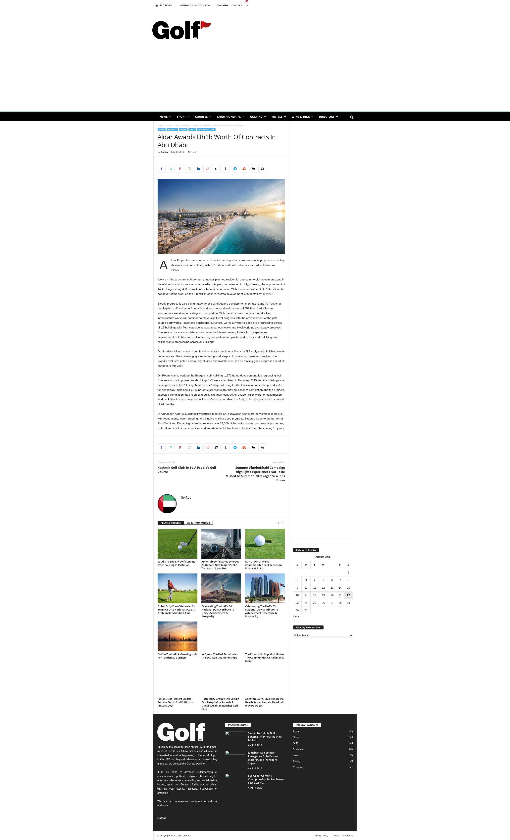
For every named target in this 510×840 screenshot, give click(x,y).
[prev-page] (278, 523)
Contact (236, 5)
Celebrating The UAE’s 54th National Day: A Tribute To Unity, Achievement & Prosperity (217, 611)
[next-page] (283, 523)
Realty (296, 761)
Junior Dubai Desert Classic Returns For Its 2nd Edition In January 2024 (175, 702)
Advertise (222, 5)
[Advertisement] (285, 19)
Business (172, 129)
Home (160, 125)
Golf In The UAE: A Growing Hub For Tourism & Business (177, 655)
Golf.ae (165, 151)
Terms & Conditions (343, 835)
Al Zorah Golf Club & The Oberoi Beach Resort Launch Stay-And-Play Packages (264, 702)
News (164, 117)
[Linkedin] (198, 169)
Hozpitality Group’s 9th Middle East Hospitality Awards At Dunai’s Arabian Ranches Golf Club (220, 704)
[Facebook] (162, 169)
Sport (181, 117)
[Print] (262, 169)
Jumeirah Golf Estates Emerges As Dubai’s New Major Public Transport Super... (263, 758)
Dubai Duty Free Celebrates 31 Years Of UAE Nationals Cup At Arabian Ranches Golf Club (176, 609)
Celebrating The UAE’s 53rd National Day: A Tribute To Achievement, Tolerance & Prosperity (261, 611)
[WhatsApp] (189, 169)
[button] (351, 117)
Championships (229, 117)
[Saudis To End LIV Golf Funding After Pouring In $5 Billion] (177, 544)
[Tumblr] (226, 169)
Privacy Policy (321, 835)
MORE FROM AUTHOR (198, 522)
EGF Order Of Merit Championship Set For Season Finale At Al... (266, 779)
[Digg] (253, 169)
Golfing (256, 117)
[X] (171, 169)
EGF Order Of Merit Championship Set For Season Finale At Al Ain (263, 565)
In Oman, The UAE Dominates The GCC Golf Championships (219, 655)
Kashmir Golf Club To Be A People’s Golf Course (187, 470)
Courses (201, 117)
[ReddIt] (207, 169)
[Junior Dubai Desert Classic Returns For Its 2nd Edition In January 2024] (177, 681)
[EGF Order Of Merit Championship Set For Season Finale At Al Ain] (265, 544)
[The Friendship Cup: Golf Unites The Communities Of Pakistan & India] (265, 636)
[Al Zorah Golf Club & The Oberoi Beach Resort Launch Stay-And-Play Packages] (265, 681)
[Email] (217, 169)
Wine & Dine (301, 117)
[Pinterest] (180, 169)
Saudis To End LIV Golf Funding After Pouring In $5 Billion (176, 563)
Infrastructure (182, 125)
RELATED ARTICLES (171, 522)
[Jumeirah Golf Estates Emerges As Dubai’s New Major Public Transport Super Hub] (221, 544)
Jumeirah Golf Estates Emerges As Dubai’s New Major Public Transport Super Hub (220, 565)
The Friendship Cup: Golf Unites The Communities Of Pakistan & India (264, 657)
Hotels (277, 117)
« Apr (296, 616)
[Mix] (244, 169)
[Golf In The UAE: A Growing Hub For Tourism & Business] (177, 636)
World (296, 755)
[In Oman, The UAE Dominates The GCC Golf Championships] (221, 636)
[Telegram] (235, 169)
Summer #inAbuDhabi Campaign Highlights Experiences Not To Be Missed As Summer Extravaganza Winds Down (255, 474)
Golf (192, 129)
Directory (326, 117)
